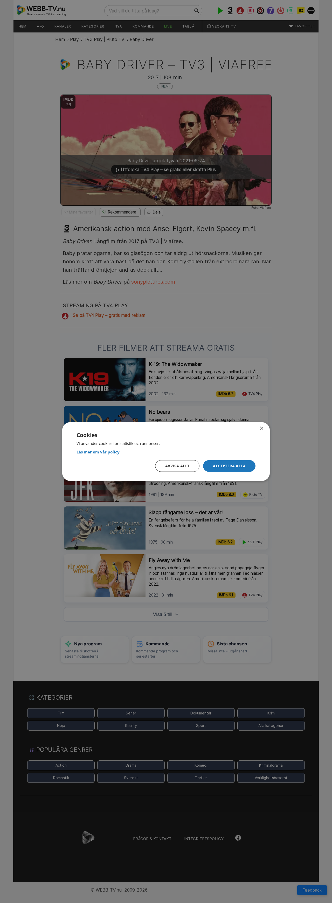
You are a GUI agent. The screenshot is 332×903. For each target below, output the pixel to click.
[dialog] (166, 451)
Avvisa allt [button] (177, 465)
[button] (229, 466)
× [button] (261, 428)
